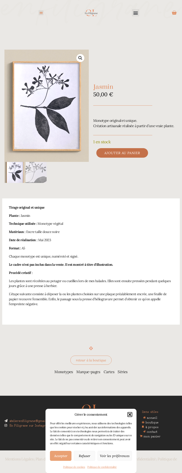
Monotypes (63, 371)
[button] (130, 414)
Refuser (84, 456)
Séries (122, 371)
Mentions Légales (19, 459)
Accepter (60, 456)
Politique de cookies (74, 467)
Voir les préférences (115, 456)
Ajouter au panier (122, 153)
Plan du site (45, 459)
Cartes (109, 371)
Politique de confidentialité (102, 467)
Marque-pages (88, 371)
